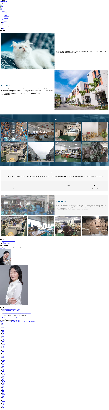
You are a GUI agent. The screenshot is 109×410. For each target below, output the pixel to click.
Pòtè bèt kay (5, 15)
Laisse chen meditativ (25, 321)
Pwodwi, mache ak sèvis (7, 20)
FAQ (2, 19)
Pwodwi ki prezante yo (15, 320)
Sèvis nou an (5, 23)
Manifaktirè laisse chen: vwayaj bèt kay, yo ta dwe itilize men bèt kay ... (11, 317)
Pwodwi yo (3, 11)
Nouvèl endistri (6, 17)
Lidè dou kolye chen (19, 321)
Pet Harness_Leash (6, 16)
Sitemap (20, 320)
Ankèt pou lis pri (2, 248)
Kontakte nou (4, 24)
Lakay (3, 10)
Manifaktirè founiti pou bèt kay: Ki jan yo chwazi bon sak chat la (11, 310)
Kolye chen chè (2, 321)
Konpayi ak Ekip (6, 21)
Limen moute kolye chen (8, 321)
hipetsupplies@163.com (3, 1)
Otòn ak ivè (7, 13)
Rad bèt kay (5, 12)
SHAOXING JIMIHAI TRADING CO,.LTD (8, 241)
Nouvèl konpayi (6, 18)
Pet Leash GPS (14, 321)
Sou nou (3, 22)
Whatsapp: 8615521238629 (5, 243)
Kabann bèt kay (6, 14)
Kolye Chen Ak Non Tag (31, 321)
